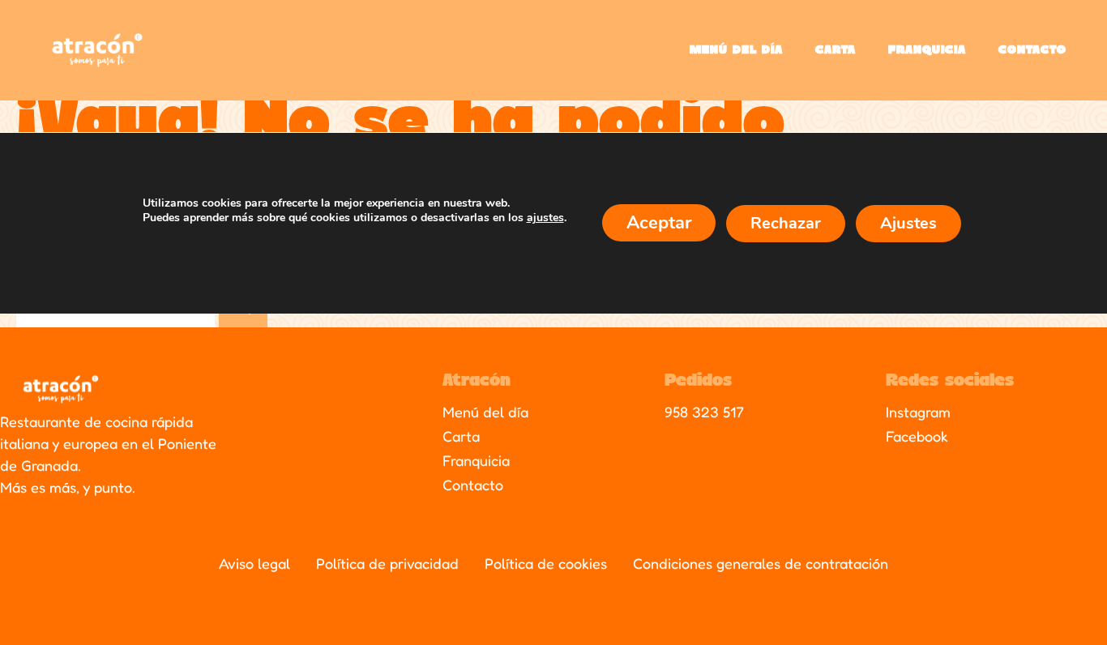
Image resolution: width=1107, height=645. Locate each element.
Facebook (917, 436)
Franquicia (927, 50)
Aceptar (658, 222)
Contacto (1032, 50)
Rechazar (785, 222)
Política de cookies (546, 563)
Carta (835, 50)
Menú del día (736, 50)
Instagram (918, 412)
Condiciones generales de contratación (760, 563)
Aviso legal (254, 563)
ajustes (545, 218)
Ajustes (908, 222)
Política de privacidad (387, 563)
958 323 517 (704, 412)
